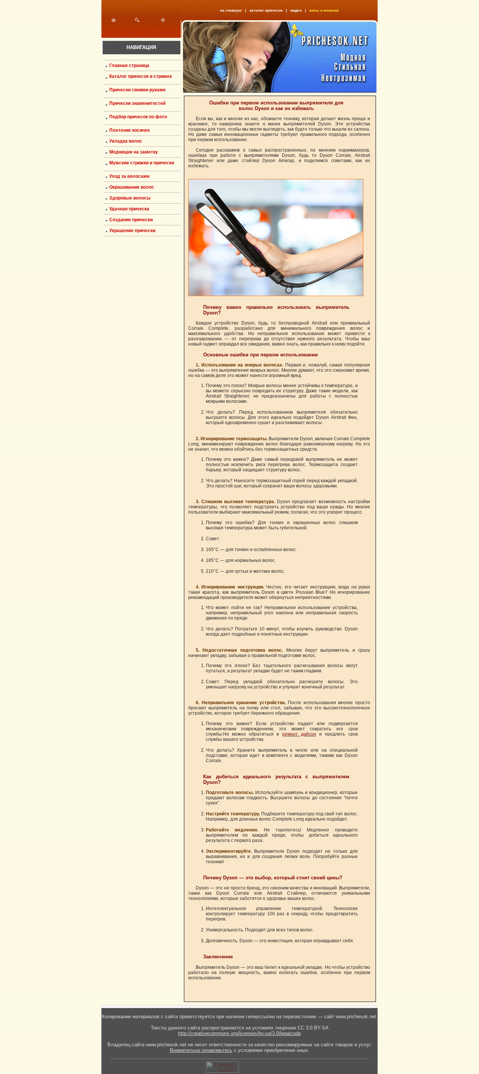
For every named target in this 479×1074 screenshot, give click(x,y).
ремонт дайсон (299, 734)
